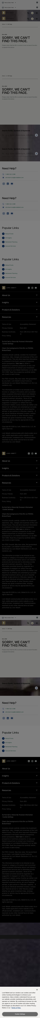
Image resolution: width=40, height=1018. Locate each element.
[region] (20, 1002)
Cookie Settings (20, 1014)
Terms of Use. (16, 1008)
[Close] (37, 989)
